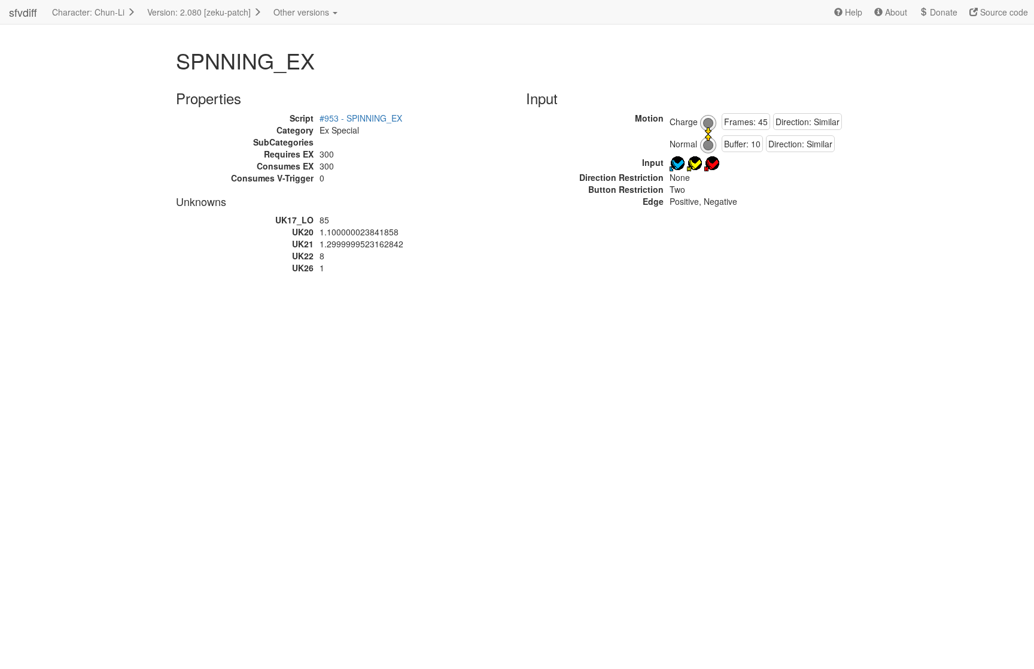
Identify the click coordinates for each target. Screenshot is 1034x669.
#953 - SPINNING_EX (361, 118)
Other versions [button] (302, 12)
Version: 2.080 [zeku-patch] (200, 12)
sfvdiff (23, 12)
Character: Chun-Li (89, 12)
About (895, 12)
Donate (942, 12)
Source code (1003, 12)
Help (852, 12)
